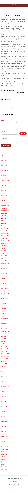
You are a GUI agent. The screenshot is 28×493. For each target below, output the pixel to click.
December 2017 (5, 414)
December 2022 (5, 263)
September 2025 (5, 180)
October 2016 (4, 449)
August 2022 (4, 273)
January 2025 (4, 200)
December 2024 (5, 203)
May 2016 (3, 461)
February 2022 (4, 288)
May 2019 (3, 371)
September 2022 (5, 270)
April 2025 (3, 193)
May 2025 (3, 190)
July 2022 (3, 275)
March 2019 (4, 376)
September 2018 (5, 391)
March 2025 (4, 195)
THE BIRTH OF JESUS (14, 15)
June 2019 (3, 368)
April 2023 (3, 253)
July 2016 (3, 456)
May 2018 (3, 401)
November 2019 (5, 356)
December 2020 (5, 323)
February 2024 (4, 228)
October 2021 (4, 298)
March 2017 (4, 436)
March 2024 (4, 225)
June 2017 (3, 429)
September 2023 (5, 240)
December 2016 (5, 444)
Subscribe (6, 145)
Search (3, 131)
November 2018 (5, 386)
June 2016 (3, 459)
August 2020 (4, 333)
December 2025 (5, 173)
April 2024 (3, 223)
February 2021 (4, 318)
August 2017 (4, 424)
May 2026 (3, 160)
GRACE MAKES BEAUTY (9, 90)
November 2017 (5, 416)
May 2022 (3, 281)
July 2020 (3, 336)
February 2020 (4, 348)
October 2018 (4, 388)
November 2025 (5, 175)
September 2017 (5, 421)
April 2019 (3, 373)
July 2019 (3, 366)
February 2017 (4, 439)
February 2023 (4, 258)
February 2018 (4, 409)
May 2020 (3, 341)
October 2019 (4, 358)
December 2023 (5, 233)
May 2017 (3, 431)
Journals (3, 105)
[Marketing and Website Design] (14, 491)
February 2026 (4, 168)
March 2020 (4, 346)
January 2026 (4, 170)
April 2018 (3, 404)
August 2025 (4, 183)
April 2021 (3, 313)
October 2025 (4, 178)
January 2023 (4, 260)
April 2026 (3, 162)
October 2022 (4, 268)
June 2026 (3, 157)
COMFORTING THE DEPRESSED (10, 122)
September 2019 (5, 361)
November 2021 (5, 296)
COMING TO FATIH (19, 92)
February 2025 (4, 198)
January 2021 (4, 321)
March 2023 (4, 255)
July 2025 (3, 185)
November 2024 (5, 205)
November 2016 (5, 446)
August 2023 (4, 243)
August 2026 (4, 152)
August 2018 (4, 393)
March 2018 (4, 406)
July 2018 (3, 396)
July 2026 (3, 155)
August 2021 (4, 303)
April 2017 (3, 434)
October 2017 (4, 419)
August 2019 (4, 363)
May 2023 (3, 250)
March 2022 (4, 286)
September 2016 (5, 451)
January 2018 (4, 411)
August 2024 (4, 213)
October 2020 (4, 328)
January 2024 (4, 230)
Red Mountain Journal (13, 484)
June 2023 (3, 248)
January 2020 (4, 351)
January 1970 (4, 469)
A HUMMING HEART (7, 114)
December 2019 (5, 353)
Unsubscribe (14, 481)
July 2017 (3, 426)
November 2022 (5, 265)
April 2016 (3, 464)
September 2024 (5, 210)
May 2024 (3, 220)
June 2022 (3, 278)
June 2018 (3, 398)
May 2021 (3, 311)
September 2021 (5, 301)
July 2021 (3, 306)
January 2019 (4, 381)
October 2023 (4, 238)
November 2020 (5, 326)
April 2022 (3, 283)
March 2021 (4, 316)
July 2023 (3, 245)
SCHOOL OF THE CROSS (8, 107)
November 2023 (5, 235)
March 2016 (4, 466)
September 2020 (5, 331)
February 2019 (4, 378)
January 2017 (4, 441)
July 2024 (3, 215)
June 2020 (3, 338)
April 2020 (3, 343)
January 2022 (4, 291)
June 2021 (3, 308)
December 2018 (5, 383)
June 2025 (3, 188)
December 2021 (5, 293)
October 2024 (4, 208)
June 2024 (3, 218)
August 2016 (4, 454)
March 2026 (4, 165)
